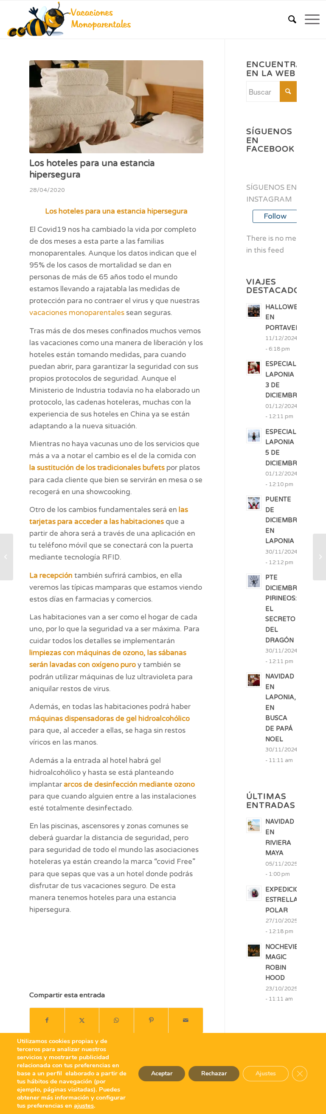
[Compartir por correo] (186, 1020)
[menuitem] (288, 19)
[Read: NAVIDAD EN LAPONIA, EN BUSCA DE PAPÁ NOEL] (253, 680)
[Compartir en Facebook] (47, 1020)
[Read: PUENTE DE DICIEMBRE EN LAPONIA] (253, 503)
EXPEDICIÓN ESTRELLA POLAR (284, 900)
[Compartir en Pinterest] (151, 1020)
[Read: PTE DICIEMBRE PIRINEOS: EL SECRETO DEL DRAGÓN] (253, 581)
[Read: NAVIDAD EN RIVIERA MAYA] (253, 825)
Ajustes (266, 1073)
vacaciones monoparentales (76, 312)
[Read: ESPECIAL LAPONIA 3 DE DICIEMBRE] (253, 367)
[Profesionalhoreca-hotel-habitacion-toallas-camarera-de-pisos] (116, 106)
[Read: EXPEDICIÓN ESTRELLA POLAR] (253, 893)
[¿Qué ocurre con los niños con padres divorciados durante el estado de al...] (6, 557)
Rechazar (214, 1073)
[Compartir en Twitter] (82, 1020)
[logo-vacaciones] (71, 19)
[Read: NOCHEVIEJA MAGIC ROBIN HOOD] (253, 950)
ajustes (84, 1105)
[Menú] (308, 19)
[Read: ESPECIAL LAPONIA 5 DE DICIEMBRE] (253, 435)
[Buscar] (288, 19)
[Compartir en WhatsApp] (116, 1020)
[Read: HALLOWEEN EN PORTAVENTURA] (253, 310)
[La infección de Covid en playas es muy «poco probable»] (319, 557)
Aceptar (161, 1073)
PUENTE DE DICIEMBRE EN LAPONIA (283, 520)
